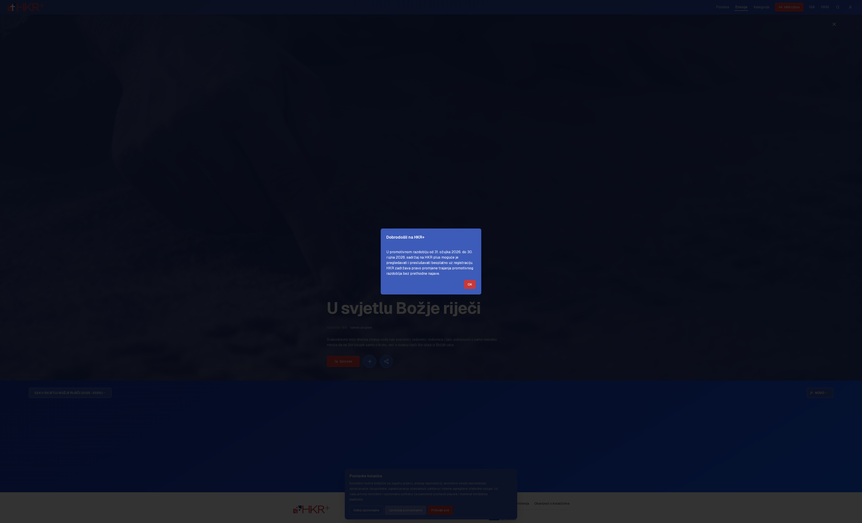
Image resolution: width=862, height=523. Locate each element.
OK (470, 284)
